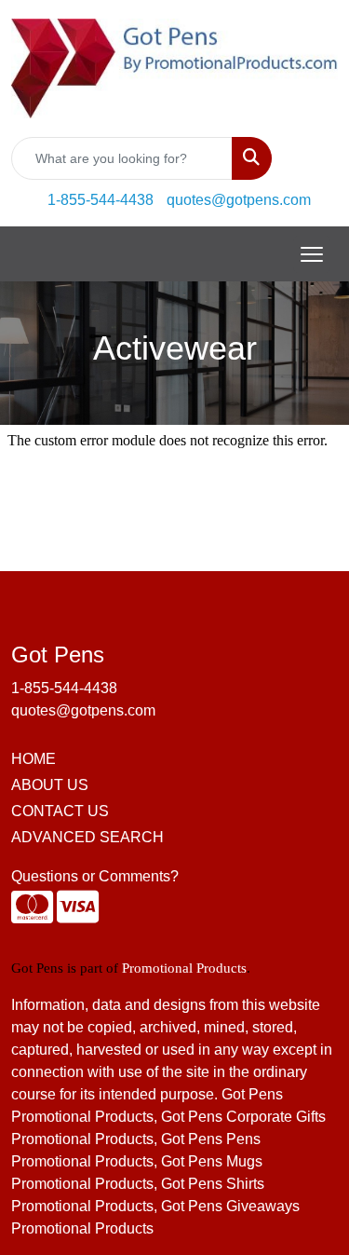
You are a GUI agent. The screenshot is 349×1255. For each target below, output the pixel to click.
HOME (33, 759)
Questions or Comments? (95, 876)
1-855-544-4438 (100, 200)
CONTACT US (60, 811)
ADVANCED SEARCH (87, 837)
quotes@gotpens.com (239, 200)
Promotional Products (184, 968)
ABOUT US (49, 785)
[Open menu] (311, 254)
